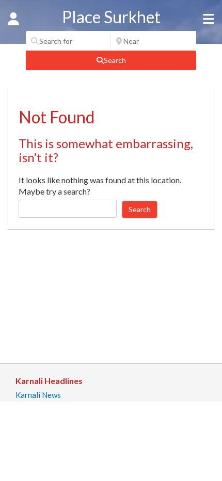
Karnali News (38, 394)
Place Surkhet (111, 17)
